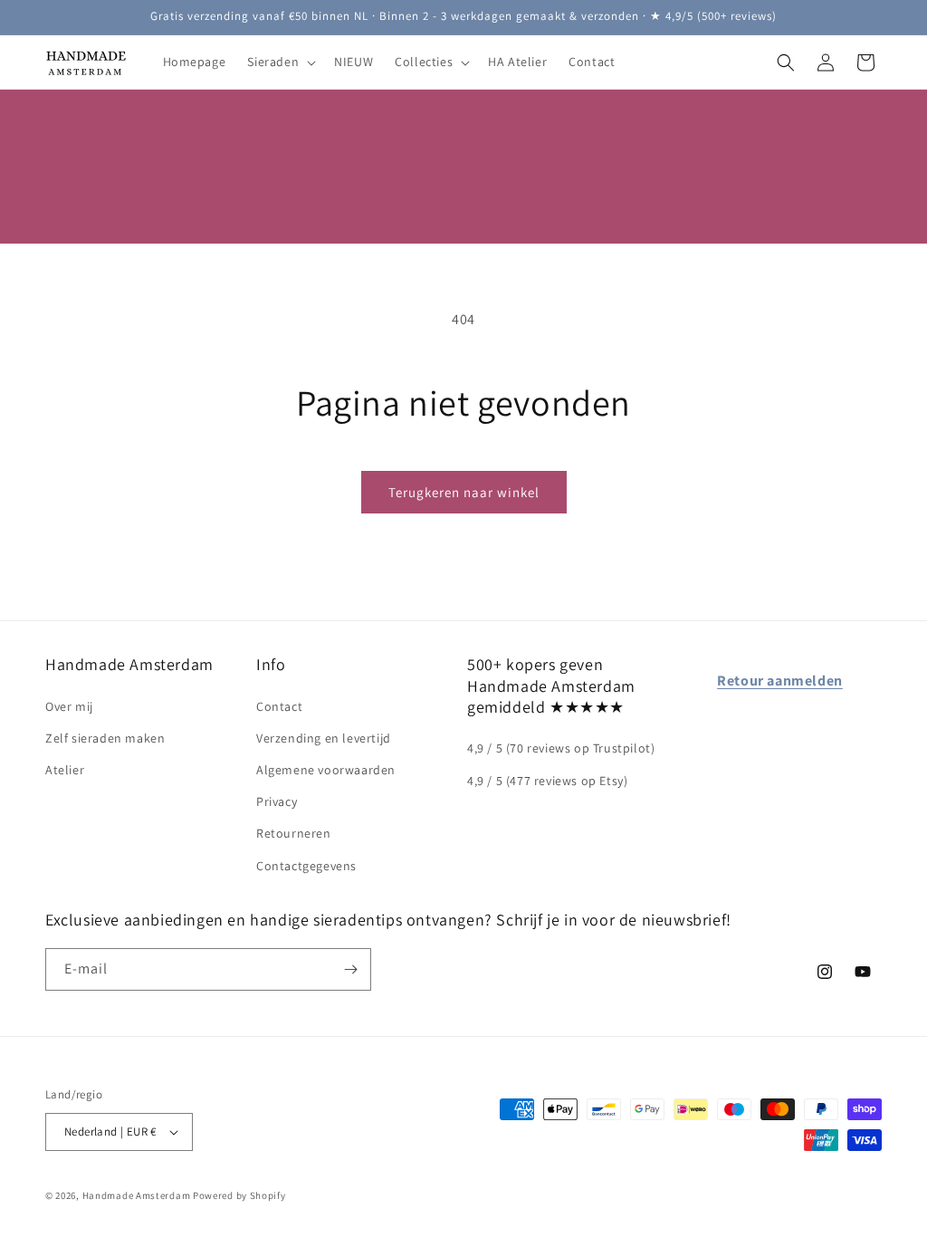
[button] (279, 62)
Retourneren (293, 833)
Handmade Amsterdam (136, 1195)
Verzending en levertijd (323, 738)
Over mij (69, 706)
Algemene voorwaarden (326, 770)
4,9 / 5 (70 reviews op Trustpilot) (561, 748)
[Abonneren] (350, 969)
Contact (279, 706)
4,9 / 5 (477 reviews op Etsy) (547, 780)
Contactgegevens (306, 866)
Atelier (64, 770)
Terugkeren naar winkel (464, 492)
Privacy (276, 801)
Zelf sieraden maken (105, 738)
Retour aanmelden (780, 680)
